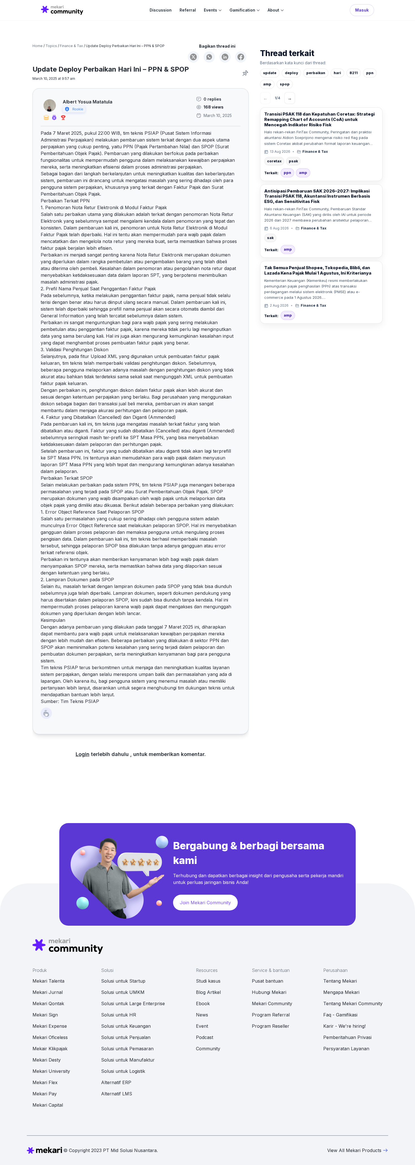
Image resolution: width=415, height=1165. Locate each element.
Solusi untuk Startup (123, 981)
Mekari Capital (47, 1105)
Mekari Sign (45, 1015)
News (202, 1015)
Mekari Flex (45, 1082)
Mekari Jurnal (47, 992)
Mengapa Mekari (341, 992)
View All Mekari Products (354, 1150)
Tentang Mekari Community (353, 1003)
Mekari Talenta (48, 981)
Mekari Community (272, 1003)
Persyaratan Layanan (346, 1048)
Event (202, 1026)
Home (37, 46)
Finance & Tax (71, 46)
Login (82, 754)
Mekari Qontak (48, 1003)
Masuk (362, 10)
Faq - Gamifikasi (340, 1015)
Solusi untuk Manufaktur (128, 1060)
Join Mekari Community (205, 902)
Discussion (161, 10)
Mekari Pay (44, 1094)
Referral (188, 10)
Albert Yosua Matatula (87, 102)
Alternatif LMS (116, 1094)
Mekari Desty (46, 1060)
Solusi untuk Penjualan (125, 1037)
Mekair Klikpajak (49, 1048)
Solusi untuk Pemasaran (127, 1048)
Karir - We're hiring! (344, 1026)
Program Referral (271, 1015)
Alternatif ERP (116, 1082)
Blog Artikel (208, 992)
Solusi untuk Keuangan (126, 1026)
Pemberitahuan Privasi (347, 1037)
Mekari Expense (49, 1026)
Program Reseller (270, 1026)
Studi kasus (208, 981)
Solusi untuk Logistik (123, 1071)
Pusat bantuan (267, 981)
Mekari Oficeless (50, 1037)
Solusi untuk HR (118, 1015)
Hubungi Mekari (269, 992)
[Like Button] (46, 713)
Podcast (204, 1037)
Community (208, 1048)
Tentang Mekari (340, 981)
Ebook (203, 1003)
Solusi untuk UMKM (123, 992)
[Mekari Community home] (62, 10)
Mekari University (51, 1071)
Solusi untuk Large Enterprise (133, 1003)
